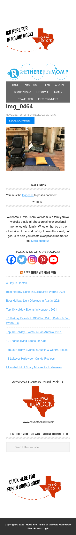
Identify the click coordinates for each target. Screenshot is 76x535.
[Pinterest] (43, 259)
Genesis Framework (60, 524)
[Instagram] (32, 259)
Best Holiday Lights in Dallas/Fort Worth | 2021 (35, 291)
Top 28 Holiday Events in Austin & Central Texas (37, 349)
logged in (28, 195)
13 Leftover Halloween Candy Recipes (30, 358)
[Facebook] (11, 259)
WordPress (34, 528)
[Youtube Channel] (53, 259)
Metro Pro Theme (35, 524)
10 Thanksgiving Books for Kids (26, 341)
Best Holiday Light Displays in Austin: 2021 (33, 300)
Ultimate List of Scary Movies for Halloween (34, 367)
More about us (40, 240)
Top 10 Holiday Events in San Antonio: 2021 (34, 332)
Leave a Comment (20, 120)
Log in (45, 528)
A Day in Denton (16, 283)
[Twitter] (22, 259)
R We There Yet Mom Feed (40, 272)
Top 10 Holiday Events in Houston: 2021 (31, 309)
